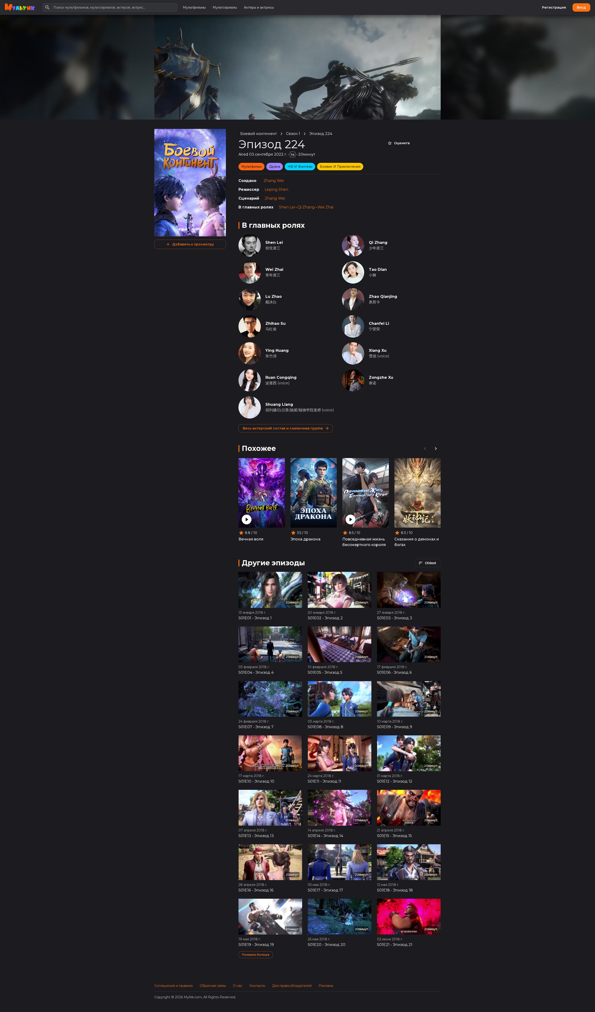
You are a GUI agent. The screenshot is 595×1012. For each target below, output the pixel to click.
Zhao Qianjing (383, 296)
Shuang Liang (279, 404)
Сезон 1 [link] (293, 133)
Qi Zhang (306, 207)
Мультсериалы (225, 7)
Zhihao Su (275, 323)
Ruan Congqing (281, 377)
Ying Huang (277, 350)
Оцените (402, 143)
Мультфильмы (194, 7)
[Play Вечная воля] (246, 519)
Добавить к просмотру (193, 244)
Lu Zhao (273, 296)
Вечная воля (250, 539)
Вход (581, 7)
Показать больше (255, 954)
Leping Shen (276, 189)
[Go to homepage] (20, 7)
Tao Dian (378, 269)
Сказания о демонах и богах (416, 542)
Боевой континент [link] (258, 133)
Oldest (430, 563)
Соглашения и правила (173, 986)
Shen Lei (287, 207)
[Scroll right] (436, 448)
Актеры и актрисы (259, 7)
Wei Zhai (325, 207)
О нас (237, 986)
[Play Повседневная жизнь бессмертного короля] (350, 519)
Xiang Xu (378, 350)
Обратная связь (213, 986)
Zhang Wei (274, 180)
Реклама (326, 986)
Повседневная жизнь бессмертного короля (364, 542)
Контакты (257, 986)
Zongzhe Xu (381, 377)
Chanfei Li (379, 323)
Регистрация (554, 7)
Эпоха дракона (306, 539)
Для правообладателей (292, 986)
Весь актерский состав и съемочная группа (283, 428)
